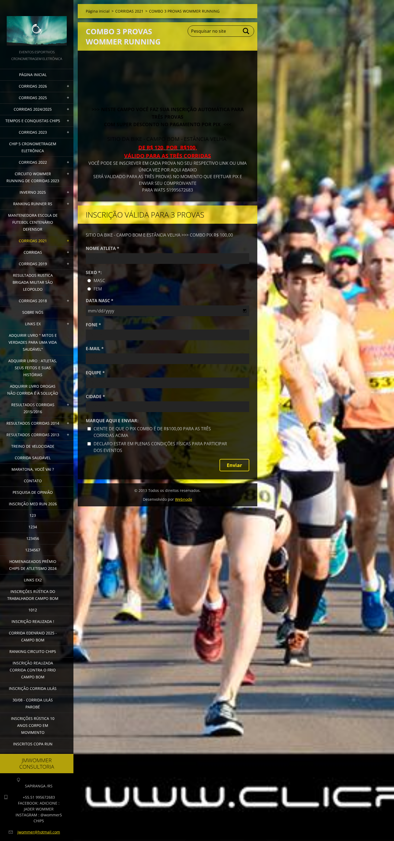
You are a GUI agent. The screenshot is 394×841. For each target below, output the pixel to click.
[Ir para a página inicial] (36, 24)
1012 (32, 609)
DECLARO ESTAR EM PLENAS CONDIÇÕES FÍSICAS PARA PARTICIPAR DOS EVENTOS (160, 447)
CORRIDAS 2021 (33, 240)
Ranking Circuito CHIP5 (32, 651)
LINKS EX (33, 323)
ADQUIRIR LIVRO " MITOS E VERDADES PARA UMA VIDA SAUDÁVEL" (33, 342)
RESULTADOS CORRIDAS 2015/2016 (32, 408)
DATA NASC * (99, 301)
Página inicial (33, 74)
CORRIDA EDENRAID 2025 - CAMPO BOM (33, 636)
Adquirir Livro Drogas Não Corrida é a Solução (32, 390)
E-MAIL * (95, 349)
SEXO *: (94, 272)
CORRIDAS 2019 (33, 263)
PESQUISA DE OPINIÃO (33, 492)
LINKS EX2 (33, 579)
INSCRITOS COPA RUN (33, 743)
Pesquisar (246, 31)
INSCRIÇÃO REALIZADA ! (33, 621)
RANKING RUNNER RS (32, 203)
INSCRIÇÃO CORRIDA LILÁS (33, 688)
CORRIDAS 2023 (33, 132)
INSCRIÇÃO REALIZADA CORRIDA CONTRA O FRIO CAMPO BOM (33, 669)
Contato (33, 480)
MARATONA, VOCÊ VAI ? (33, 469)
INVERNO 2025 (33, 192)
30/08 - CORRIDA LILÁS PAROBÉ (33, 703)
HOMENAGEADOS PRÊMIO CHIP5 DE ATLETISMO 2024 (33, 565)
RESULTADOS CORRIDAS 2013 (32, 434)
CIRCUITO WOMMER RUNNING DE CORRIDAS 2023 (32, 177)
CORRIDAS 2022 (33, 162)
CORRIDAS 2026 (33, 86)
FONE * (93, 325)
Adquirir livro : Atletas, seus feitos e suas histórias (32, 367)
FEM (98, 289)
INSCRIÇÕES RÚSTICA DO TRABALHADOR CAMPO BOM (32, 595)
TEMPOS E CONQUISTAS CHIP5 (32, 120)
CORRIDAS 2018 (33, 300)
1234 (32, 526)
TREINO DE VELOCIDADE (32, 446)
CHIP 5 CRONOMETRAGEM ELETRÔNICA (32, 147)
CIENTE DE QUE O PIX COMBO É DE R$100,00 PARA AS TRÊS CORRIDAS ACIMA (152, 432)
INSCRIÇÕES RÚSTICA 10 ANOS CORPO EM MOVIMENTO (32, 725)
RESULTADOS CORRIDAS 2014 (32, 423)
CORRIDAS (33, 252)
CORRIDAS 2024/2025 (33, 109)
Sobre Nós (32, 312)
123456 (32, 538)
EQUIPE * (95, 373)
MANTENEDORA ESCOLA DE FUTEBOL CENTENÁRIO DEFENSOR (33, 222)
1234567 (32, 549)
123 (32, 515)
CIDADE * (95, 396)
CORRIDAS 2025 (33, 97)
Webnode (183, 499)
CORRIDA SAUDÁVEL (33, 457)
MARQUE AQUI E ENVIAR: (112, 421)
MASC (99, 280)
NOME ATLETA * (102, 248)
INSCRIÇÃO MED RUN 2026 (33, 503)
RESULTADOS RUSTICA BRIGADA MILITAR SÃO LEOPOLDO (33, 282)
